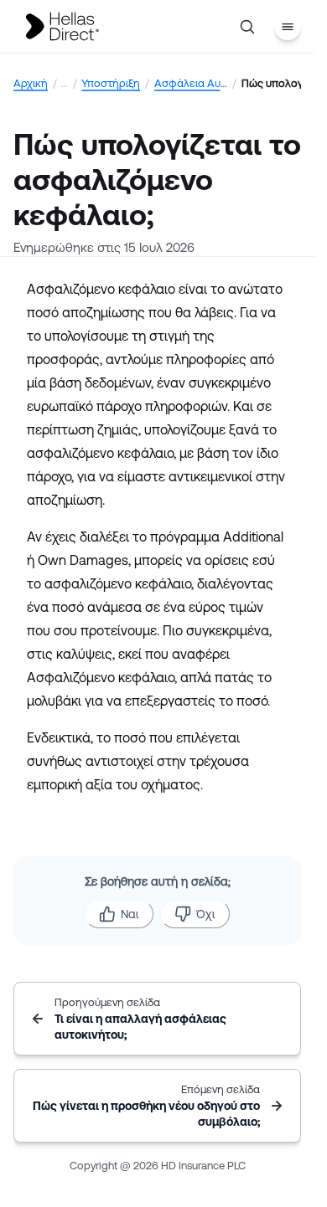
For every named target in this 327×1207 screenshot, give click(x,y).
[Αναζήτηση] (247, 27)
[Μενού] (287, 26)
